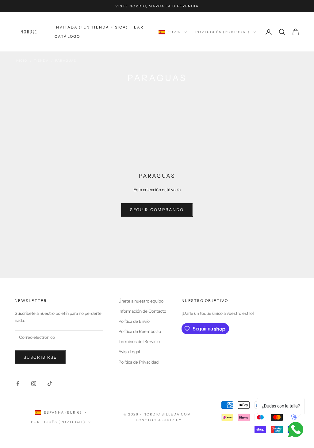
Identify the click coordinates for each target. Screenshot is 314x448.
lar (138, 27)
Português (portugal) (222, 32)
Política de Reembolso (139, 331)
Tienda (41, 61)
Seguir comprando (157, 209)
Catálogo (67, 36)
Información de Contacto (142, 311)
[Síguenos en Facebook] (18, 383)
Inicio (21, 61)
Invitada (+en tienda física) (91, 27)
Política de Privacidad (138, 362)
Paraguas (65, 61)
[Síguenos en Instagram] (34, 383)
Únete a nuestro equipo (140, 301)
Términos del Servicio (139, 341)
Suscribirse (40, 357)
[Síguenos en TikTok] (50, 383)
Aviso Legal (129, 351)
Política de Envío (134, 321)
